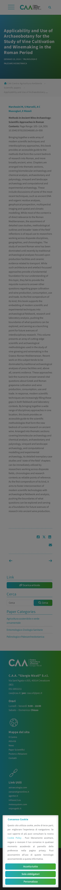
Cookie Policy (15, 837)
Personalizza (31, 881)
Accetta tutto (30, 866)
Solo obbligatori (31, 874)
